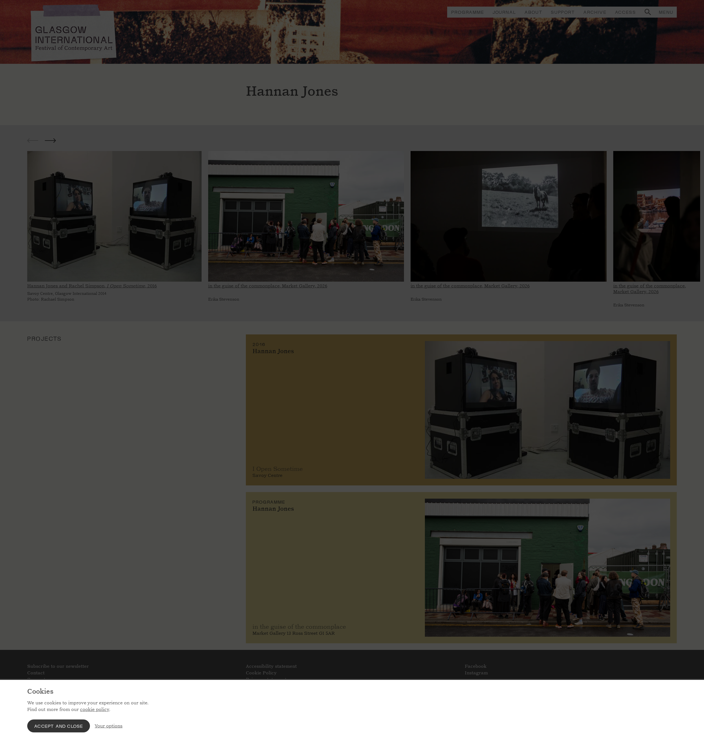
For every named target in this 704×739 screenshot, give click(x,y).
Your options (108, 726)
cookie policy (94, 709)
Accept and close (58, 726)
